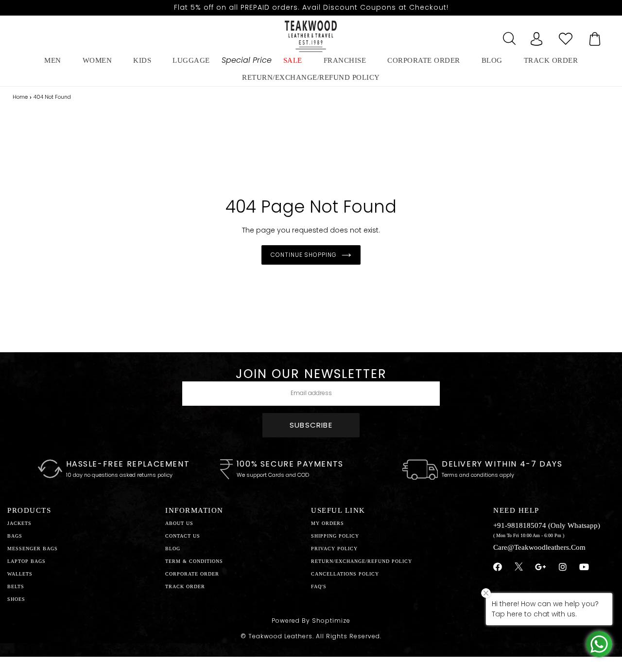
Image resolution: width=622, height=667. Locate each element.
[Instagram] (563, 567)
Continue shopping (304, 255)
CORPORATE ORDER (192, 574)
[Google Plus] (541, 567)
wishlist (565, 36)
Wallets (20, 574)
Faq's (319, 586)
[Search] (507, 36)
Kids (142, 60)
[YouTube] (584, 567)
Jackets (19, 523)
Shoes (16, 599)
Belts (15, 586)
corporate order (423, 60)
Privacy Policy (334, 548)
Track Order (551, 60)
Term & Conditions (194, 561)
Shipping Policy (335, 536)
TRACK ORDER (185, 586)
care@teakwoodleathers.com (539, 547)
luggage (191, 60)
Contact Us (182, 536)
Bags (14, 536)
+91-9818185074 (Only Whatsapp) (546, 525)
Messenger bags (32, 548)
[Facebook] (497, 567)
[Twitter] (519, 568)
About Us (179, 523)
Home (20, 97)
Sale (292, 60)
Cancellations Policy (345, 574)
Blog (172, 548)
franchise (345, 60)
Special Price (247, 60)
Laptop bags (26, 561)
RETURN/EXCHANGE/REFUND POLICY (311, 77)
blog (492, 60)
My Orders (327, 523)
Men (52, 60)
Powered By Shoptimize (311, 620)
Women (97, 60)
